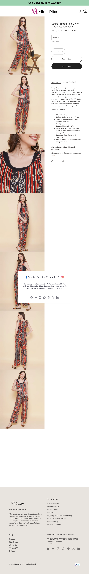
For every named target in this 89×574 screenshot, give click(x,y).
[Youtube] (36, 297)
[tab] (57, 82)
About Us (50, 512)
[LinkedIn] (57, 297)
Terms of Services (54, 524)
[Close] (67, 274)
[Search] (79, 11)
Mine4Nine (18, 564)
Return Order (52, 509)
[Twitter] (53, 297)
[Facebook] (31, 297)
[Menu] (4, 10)
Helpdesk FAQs (53, 506)
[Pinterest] (49, 297)
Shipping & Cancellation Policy (59, 515)
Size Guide (55, 41)
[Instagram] (40, 297)
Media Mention (53, 503)
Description (56, 82)
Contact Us (13, 548)
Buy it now (66, 66)
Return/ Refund (69, 82)
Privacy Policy (52, 521)
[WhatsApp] (44, 297)
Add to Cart (67, 59)
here (53, 155)
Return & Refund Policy (56, 518)
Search (12, 539)
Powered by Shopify (30, 564)
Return (12, 551)
